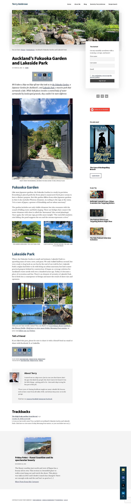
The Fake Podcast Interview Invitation (100, 239)
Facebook (49, 399)
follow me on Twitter (27, 331)
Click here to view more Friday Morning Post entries (46, 328)
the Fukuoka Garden (60, 85)
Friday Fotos (33, 359)
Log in (66, 500)
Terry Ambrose (20, 4)
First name (93, 56)
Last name (93, 63)
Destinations (24, 359)
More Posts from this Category (27, 482)
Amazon (29, 399)
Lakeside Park (48, 88)
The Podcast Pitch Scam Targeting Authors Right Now (101, 220)
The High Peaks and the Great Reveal (24, 416)
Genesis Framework (48, 500)
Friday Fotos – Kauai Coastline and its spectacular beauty (34, 459)
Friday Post (41, 359)
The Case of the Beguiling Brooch (100, 168)
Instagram (42, 399)
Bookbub (35, 399)
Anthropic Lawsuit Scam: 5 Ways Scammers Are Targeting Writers (102, 202)
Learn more (95, 176)
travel (41, 360)
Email (92, 69)
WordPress (59, 500)
